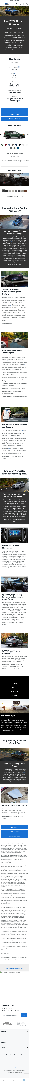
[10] (9, 448)
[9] (22, 430)
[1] (12, 47)
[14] (21, 780)
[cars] (17, 1054)
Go (24, 1015)
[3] (14, 73)
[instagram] (14, 1054)
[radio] (3, 190)
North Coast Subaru (18, 1072)
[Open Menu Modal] (2, 4)
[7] (7, 360)
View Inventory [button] (14, 109)
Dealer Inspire (22, 1070)
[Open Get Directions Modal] (23, 4)
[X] (10, 1054)
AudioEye (14, 1067)
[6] (10, 305)
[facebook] (6, 1054)
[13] (24, 772)
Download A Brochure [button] (14, 118)
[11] (25, 516)
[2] (18, 67)
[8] (15, 374)
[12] (11, 653)
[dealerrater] (21, 1054)
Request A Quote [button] (14, 114)
